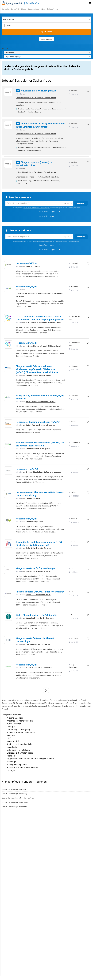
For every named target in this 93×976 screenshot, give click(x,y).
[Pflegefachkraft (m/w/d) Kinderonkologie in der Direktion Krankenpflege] (8, 125)
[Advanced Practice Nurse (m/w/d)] (8, 92)
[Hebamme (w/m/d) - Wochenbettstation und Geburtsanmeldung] (8, 494)
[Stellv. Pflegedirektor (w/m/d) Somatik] (8, 617)
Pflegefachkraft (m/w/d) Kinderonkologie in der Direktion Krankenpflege (40, 125)
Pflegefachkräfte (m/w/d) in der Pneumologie (40, 592)
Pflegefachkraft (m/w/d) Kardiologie (35, 568)
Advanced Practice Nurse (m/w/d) (39, 91)
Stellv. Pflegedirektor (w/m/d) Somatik (36, 615)
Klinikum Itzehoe (33, 499)
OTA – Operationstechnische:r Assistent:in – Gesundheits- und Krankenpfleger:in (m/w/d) (40, 318)
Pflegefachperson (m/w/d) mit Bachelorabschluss (35, 164)
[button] (46, 32)
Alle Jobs (19, 94)
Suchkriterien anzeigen (47, 211)
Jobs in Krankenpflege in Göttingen (15, 802)
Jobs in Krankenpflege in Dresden (14, 789)
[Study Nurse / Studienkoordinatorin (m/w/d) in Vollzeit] (8, 397)
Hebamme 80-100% (26, 263)
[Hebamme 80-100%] (8, 265)
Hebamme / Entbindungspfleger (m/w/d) (38, 422)
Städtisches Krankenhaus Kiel (38, 572)
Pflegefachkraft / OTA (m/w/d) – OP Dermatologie (35, 640)
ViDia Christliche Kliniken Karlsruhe (40, 402)
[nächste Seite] (46, 690)
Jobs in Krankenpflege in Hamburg (14, 793)
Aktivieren (81, 203)
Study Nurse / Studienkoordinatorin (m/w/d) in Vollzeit (40, 397)
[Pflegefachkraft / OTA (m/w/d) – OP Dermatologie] (8, 640)
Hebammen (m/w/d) (27, 469)
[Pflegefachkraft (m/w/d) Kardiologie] (8, 570)
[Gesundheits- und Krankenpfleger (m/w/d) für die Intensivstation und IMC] (8, 544)
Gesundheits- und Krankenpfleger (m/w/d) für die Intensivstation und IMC (39, 543)
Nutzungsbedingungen (43, 208)
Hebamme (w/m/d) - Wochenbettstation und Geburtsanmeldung (40, 494)
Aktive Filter (6, 49)
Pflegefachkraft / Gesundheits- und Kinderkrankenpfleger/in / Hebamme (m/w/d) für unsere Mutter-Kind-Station (37, 369)
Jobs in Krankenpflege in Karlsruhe (14, 806)
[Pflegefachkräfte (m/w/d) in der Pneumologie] (8, 593)
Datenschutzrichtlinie (29, 208)
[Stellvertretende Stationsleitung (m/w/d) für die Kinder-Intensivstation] (8, 444)
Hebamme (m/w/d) (26, 287)
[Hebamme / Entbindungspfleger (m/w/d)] (8, 424)
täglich (67, 203)
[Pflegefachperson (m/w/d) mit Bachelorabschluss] (8, 164)
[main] (46, 409)
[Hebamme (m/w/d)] (8, 288)
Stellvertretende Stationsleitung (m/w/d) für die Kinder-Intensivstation (40, 444)
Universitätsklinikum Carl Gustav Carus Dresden (36, 98)
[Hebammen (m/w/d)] (8, 471)
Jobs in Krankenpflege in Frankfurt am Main (18, 798)
